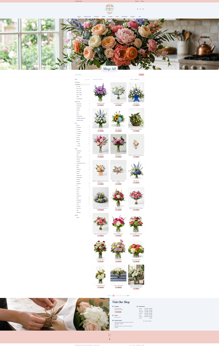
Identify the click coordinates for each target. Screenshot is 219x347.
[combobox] (138, 79)
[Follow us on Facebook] (109, 339)
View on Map (118, 311)
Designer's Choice (87, 16)
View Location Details (147, 321)
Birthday (103, 16)
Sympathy (110, 16)
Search (142, 74)
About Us (137, 1)
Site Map (142, 345)
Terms (130, 345)
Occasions (132, 16)
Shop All (79, 16)
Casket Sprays (124, 16)
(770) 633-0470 (79, 1)
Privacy (134, 345)
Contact (142, 1)
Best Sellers (96, 16)
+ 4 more (121, 323)
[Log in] (140, 9)
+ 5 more (116, 327)
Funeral (117, 16)
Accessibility (138, 345)
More (140, 16)
